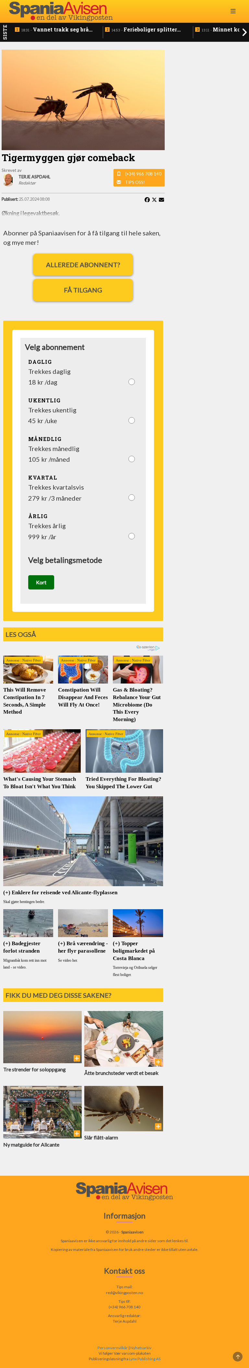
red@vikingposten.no (124, 1292)
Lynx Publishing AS (144, 1358)
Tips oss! (135, 182)
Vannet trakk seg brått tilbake (57, 29)
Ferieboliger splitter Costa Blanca (144, 29)
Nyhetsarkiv (140, 1347)
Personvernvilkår (113, 1347)
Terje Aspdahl (124, 1321)
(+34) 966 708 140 (143, 173)
